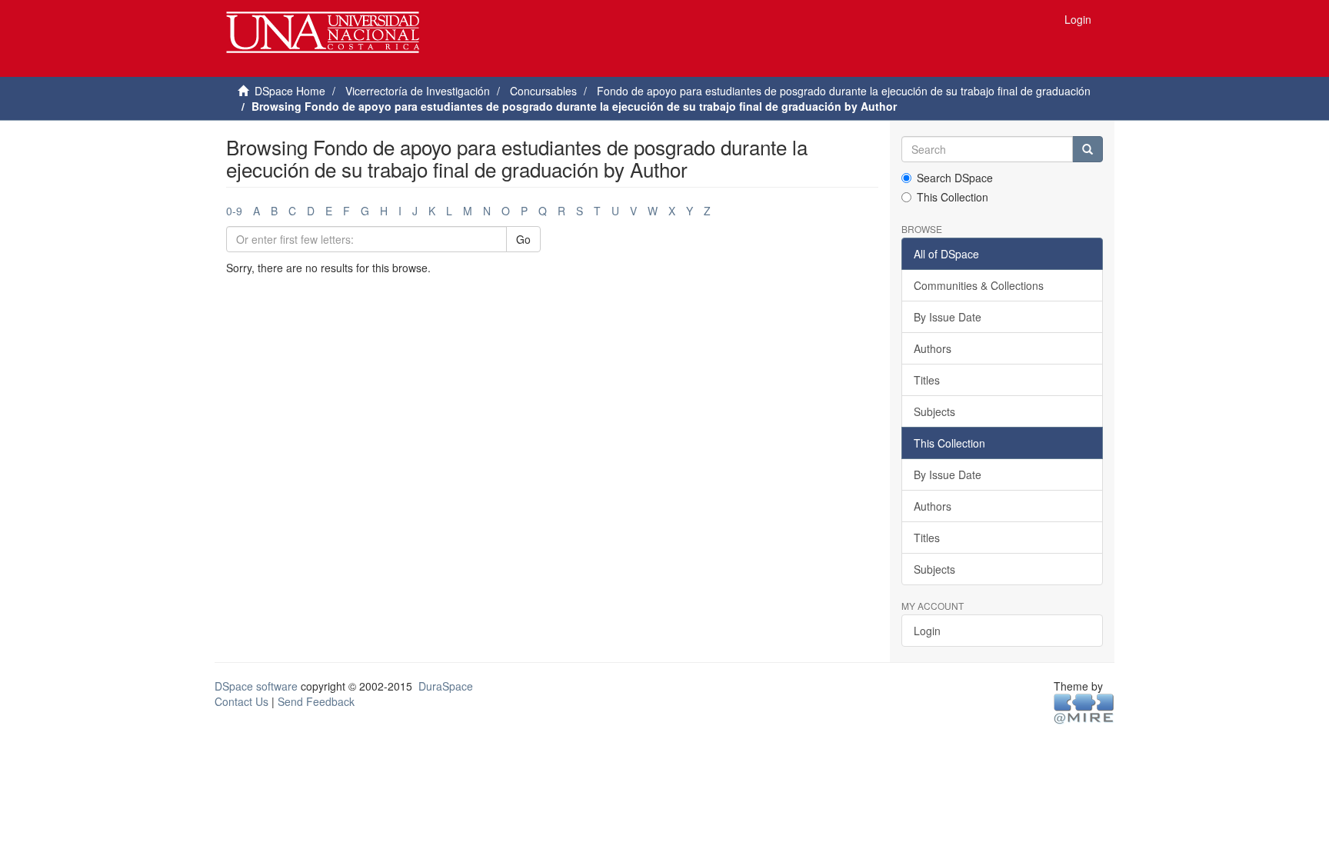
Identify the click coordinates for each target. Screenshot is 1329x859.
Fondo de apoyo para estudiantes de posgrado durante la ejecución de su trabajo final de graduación (844, 90)
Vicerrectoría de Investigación (417, 90)
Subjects (934, 411)
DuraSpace (445, 686)
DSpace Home (290, 90)
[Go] (1087, 149)
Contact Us (241, 701)
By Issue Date (947, 317)
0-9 (234, 210)
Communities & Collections (979, 285)
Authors (932, 348)
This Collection (952, 197)
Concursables (543, 90)
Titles (927, 380)
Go (523, 239)
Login (927, 630)
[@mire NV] (1084, 708)
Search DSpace (955, 177)
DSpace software (256, 686)
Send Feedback (316, 701)
